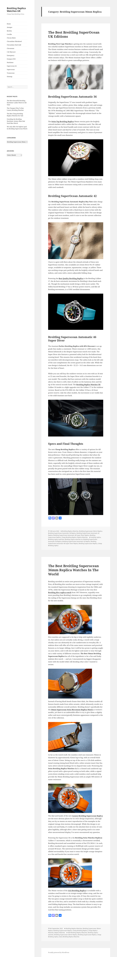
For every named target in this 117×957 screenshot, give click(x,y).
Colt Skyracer (11, 52)
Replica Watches (82, 537)
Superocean (11, 69)
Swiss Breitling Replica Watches (69, 937)
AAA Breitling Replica (77, 890)
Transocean (10, 73)
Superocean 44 (12, 66)
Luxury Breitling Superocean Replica (87, 816)
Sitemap (9, 76)
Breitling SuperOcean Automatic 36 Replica (62, 533)
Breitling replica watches (56, 539)
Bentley (9, 31)
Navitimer (10, 62)
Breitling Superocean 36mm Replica (90, 531)
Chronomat (10, 48)
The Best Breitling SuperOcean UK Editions (73, 34)
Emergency (10, 55)
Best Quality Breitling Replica (71, 278)
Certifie (9, 34)
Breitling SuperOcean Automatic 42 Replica (76, 541)
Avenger (9, 27)
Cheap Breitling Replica (69, 537)
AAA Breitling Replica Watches (77, 933)
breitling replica (96, 537)
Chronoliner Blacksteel (14, 41)
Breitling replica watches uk (74, 539)
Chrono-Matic (11, 38)
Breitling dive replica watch (59, 592)
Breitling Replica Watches (70, 531)
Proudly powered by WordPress (58, 952)
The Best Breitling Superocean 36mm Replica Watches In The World (73, 570)
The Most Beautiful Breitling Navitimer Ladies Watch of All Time (16, 103)
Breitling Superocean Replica (88, 543)
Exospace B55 (11, 59)
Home (9, 24)
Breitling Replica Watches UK (16, 10)
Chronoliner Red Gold (14, 45)
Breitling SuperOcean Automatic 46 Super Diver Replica (71, 535)
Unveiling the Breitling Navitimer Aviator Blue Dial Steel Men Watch (16, 121)
